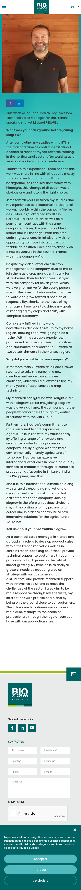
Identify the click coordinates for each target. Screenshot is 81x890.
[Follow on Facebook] (12, 728)
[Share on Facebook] (10, 103)
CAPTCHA (16, 802)
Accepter (40, 859)
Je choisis (40, 880)
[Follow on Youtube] (32, 728)
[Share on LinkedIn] (19, 103)
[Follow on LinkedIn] (22, 728)
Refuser (40, 870)
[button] (75, 830)
